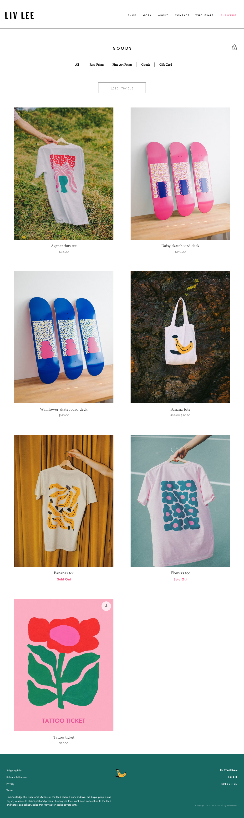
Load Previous (122, 87)
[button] (234, 47)
